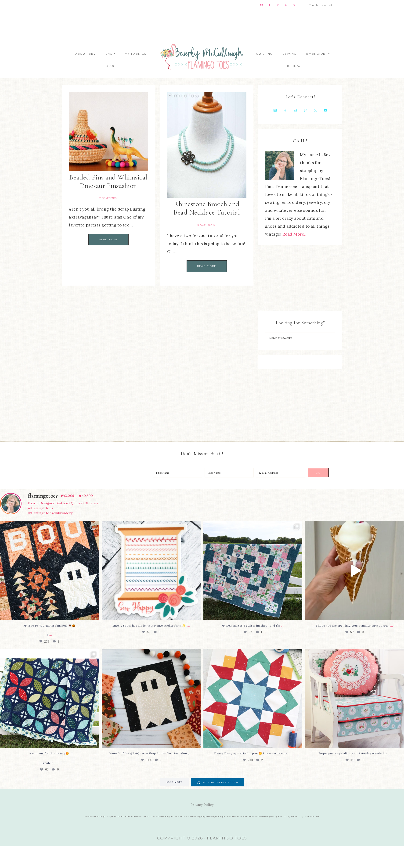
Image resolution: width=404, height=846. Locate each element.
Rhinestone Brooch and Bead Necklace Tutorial (206, 208)
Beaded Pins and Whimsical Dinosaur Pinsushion (108, 181)
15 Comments (206, 224)
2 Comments (108, 198)
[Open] (49, 570)
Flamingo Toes (202, 56)
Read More (108, 239)
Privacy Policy (202, 805)
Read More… (295, 234)
